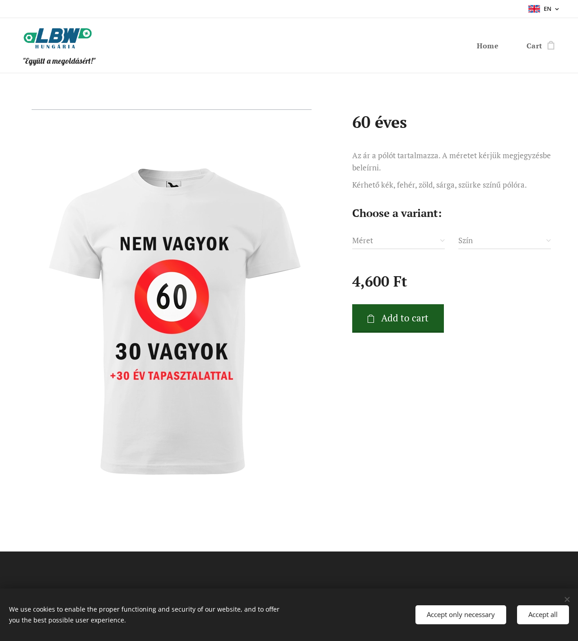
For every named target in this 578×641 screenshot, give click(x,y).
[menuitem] (490, 45)
